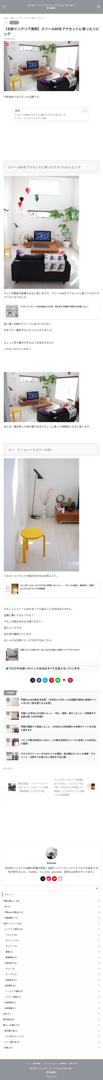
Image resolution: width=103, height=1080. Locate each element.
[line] (57, 680)
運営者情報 (36, 1063)
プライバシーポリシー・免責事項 (54, 1063)
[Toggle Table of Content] (84, 111)
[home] (60, 878)
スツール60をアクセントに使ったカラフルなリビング (41, 114)
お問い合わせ (73, 1063)
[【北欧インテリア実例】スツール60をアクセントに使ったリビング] (45, 680)
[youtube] (54, 878)
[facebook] (38, 680)
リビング (9, 768)
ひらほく (51, 8)
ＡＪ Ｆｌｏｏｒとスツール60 (31, 118)
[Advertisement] (51, 140)
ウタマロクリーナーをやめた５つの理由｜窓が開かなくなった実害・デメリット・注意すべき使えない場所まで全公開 (58, 755)
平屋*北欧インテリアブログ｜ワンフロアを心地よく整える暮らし (51, 1068)
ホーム (27, 1063)
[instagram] (48, 878)
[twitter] (32, 680)
